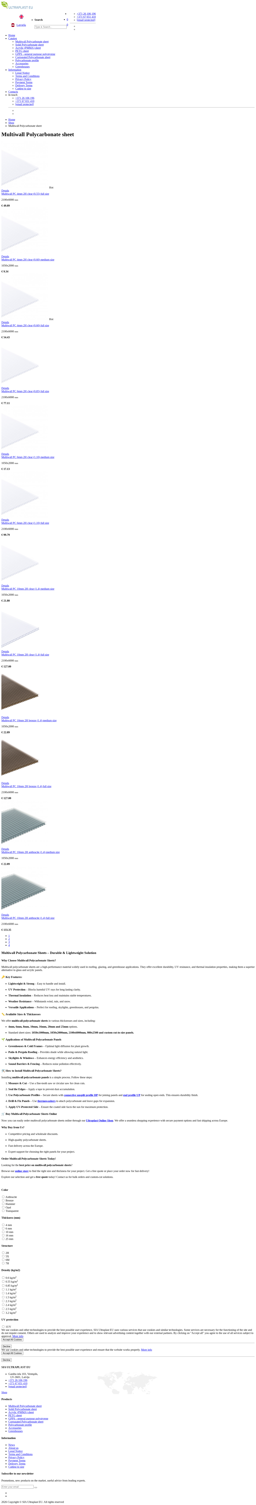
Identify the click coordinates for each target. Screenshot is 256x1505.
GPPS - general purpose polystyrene (35, 54)
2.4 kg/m (11, 1304)
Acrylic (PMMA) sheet (28, 47)
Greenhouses (22, 66)
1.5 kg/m (11, 1297)
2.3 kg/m (11, 1301)
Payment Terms (23, 82)
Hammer (10, 1203)
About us (13, 1447)
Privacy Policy (23, 79)
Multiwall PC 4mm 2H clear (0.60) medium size (27, 259)
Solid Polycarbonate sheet (29, 44)
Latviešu (21, 25)
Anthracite (11, 1197)
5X (7, 1256)
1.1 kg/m (11, 1289)
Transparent (11, 1210)
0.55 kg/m (11, 1281)
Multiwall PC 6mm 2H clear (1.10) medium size (27, 457)
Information (14, 69)
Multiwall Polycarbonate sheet (32, 41)
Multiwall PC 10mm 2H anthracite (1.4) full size (28, 917)
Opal (8, 1207)
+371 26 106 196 (86, 13)
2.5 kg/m (11, 1308)
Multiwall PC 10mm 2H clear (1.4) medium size (27, 588)
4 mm (8, 1225)
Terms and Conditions (27, 76)
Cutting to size (23, 88)
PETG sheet (22, 50)
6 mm (8, 1228)
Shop (11, 122)
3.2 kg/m (11, 1312)
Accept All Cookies (12, 1339)
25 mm (9, 1238)
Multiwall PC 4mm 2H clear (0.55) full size (25, 193)
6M (7, 1259)
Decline (6, 1346)
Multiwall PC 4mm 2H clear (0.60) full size (25, 325)
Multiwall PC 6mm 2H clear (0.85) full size (25, 391)
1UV (8, 1326)
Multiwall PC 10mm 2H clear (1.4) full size (25, 654)
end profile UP (131, 1095)
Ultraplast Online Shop (99, 1120)
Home (11, 35)
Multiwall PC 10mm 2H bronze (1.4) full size (26, 786)
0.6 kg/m (11, 1277)
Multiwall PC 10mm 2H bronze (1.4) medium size (29, 720)
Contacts (13, 91)
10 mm (9, 1232)
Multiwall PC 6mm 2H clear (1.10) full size (25, 522)
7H (7, 1263)
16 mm (9, 1235)
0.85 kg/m (11, 1285)
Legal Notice (22, 72)
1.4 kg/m (11, 1293)
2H (7, 1252)
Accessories (21, 63)
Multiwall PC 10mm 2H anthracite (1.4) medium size (30, 852)
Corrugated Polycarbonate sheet (32, 57)
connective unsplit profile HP (81, 1095)
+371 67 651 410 (86, 16)
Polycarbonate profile (27, 60)
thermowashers (46, 1101)
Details (5, 190)
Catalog (12, 38)
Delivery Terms (23, 85)
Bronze (9, 1200)
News (11, 1444)
